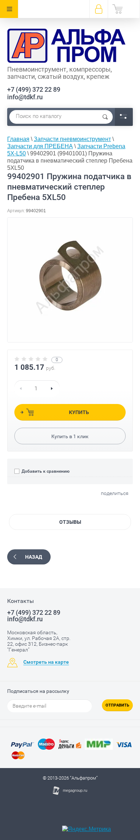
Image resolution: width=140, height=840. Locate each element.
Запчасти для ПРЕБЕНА (40, 146)
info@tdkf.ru (25, 97)
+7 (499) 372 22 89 (33, 89)
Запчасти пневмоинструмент (72, 139)
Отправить (117, 705)
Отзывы (70, 522)
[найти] (105, 117)
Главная (18, 139)
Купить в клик (70, 436)
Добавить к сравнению (45, 471)
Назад (33, 557)
